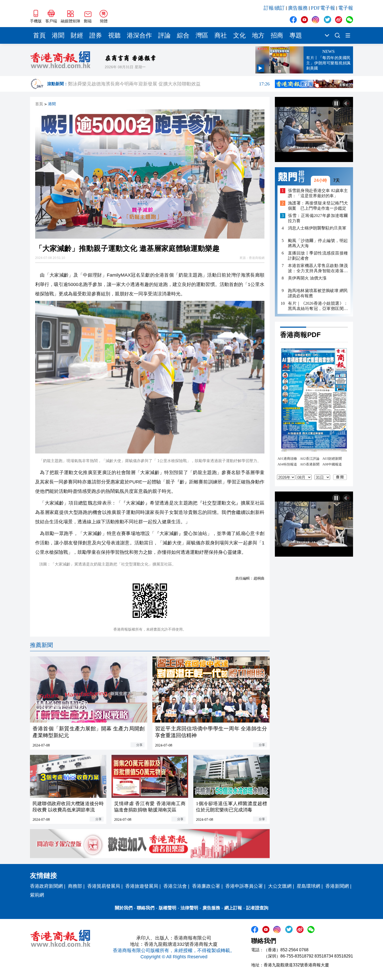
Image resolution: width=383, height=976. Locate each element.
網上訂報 (233, 907)
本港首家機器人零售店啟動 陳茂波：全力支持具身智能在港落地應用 (318, 269)
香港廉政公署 (206, 886)
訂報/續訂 (274, 8)
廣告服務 (298, 8)
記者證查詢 (257, 907)
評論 (164, 35)
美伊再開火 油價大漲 (307, 278)
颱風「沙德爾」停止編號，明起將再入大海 (318, 243)
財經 (77, 35)
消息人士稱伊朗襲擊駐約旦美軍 (317, 228)
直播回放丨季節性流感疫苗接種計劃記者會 (318, 256)
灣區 (202, 35)
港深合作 (139, 35)
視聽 (114, 35)
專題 (295, 35)
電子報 (345, 8)
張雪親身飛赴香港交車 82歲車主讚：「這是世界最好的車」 (318, 193)
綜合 (183, 35)
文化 (239, 35)
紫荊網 (37, 895)
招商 (277, 35)
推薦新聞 (41, 645)
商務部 (75, 886)
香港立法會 (175, 886)
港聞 (58, 35)
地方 (258, 35)
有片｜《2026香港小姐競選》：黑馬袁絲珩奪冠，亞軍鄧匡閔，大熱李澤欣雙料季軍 (318, 306)
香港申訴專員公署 (244, 886)
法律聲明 (189, 907)
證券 (95, 35)
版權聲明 (167, 907)
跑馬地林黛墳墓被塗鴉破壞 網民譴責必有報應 (318, 293)
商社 (220, 35)
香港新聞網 (337, 886)
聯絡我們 (146, 907)
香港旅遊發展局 (141, 886)
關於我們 (124, 907)
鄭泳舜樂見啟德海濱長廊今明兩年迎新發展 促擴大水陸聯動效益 (169, 83)
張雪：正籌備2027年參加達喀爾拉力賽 (318, 218)
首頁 (39, 35)
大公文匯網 (280, 886)
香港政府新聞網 (46, 886)
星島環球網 (308, 886)
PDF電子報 (323, 8)
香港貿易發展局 (103, 886)
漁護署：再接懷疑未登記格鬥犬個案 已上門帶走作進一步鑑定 (318, 205)
